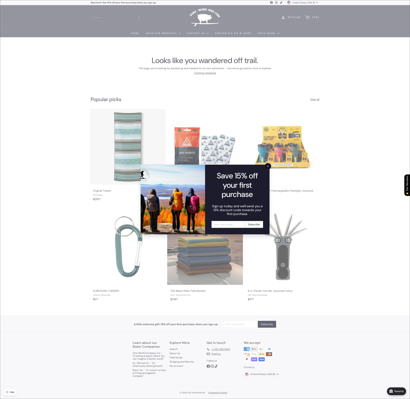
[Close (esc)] (268, 166)
